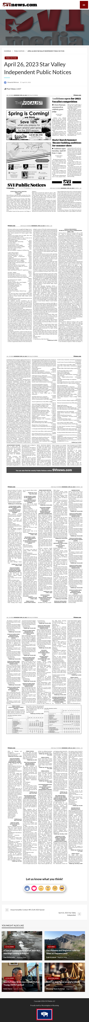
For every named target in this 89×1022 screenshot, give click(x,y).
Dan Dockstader (9, 957)
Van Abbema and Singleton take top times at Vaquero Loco (63, 952)
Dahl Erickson (51, 957)
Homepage (7, 51)
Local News (9, 947)
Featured (51, 947)
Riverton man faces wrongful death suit (63, 983)
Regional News (53, 978)
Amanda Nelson (13, 82)
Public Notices (19, 51)
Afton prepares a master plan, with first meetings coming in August (21, 952)
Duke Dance (8, 989)
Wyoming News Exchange (55, 989)
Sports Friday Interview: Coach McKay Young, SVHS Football (21, 983)
